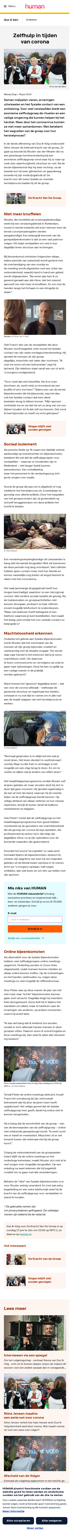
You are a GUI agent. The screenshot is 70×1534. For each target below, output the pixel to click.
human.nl (25, 1234)
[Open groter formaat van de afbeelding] (35, 317)
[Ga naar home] (34, 6)
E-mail (12, 913)
